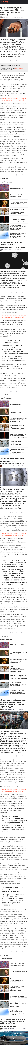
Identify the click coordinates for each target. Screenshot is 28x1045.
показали (7, 382)
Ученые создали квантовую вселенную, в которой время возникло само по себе (14, 99)
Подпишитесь (19, 68)
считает (19, 166)
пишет (9, 313)
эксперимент (23, 616)
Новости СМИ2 (4, 178)
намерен (18, 735)
